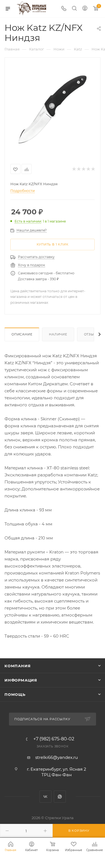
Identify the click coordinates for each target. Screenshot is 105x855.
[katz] (53, 107)
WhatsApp (60, 797)
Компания (17, 666)
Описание (21, 334)
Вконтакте (45, 797)
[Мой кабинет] (84, 8)
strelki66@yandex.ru (56, 757)
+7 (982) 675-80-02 (53, 739)
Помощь (14, 694)
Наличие (58, 334)
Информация (20, 680)
